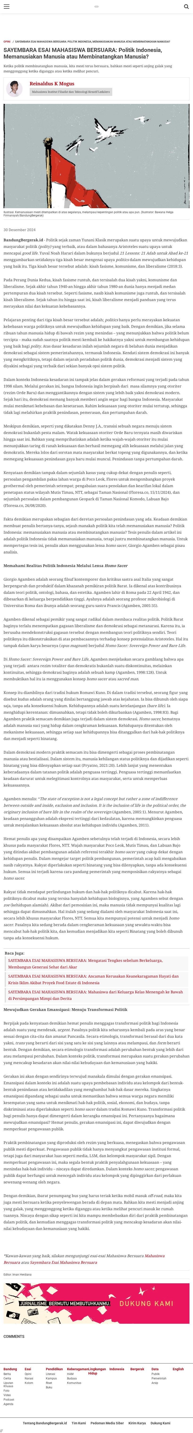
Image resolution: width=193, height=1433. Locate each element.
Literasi (50, 1374)
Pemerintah (159, 1378)
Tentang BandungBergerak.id (45, 1423)
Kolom (29, 1383)
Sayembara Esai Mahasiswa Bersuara (63, 1262)
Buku (49, 1387)
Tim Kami (79, 1423)
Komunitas (74, 1383)
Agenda (8, 1404)
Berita (7, 1374)
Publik (156, 1374)
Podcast (9, 1399)
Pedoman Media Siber (107, 1423)
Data (155, 1369)
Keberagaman (77, 1369)
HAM (70, 1374)
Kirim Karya (137, 1423)
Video (7, 1395)
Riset (49, 1383)
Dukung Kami (160, 1423)
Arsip (155, 1383)
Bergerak (137, 1369)
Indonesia (116, 1369)
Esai (28, 1369)
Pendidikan (54, 1369)
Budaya (72, 1378)
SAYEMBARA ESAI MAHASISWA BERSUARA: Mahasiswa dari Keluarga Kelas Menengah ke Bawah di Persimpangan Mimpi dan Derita (95, 995)
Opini (7, 41)
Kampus (51, 1378)
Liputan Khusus (8, 1384)
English (178, 1369)
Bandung (10, 1369)
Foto (6, 1390)
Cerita (7, 1378)
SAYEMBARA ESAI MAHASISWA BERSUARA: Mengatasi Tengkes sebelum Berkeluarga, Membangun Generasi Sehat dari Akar (85, 964)
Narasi (29, 1378)
